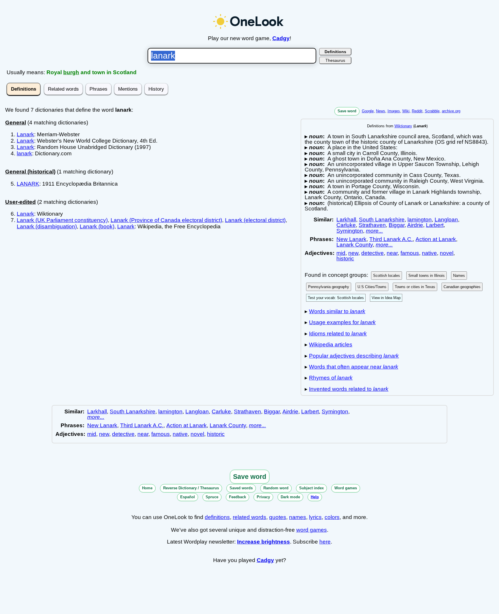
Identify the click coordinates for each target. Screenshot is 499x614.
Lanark (25, 134)
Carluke (346, 225)
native (429, 253)
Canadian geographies (462, 287)
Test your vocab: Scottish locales (336, 298)
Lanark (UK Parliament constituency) (62, 220)
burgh (71, 72)
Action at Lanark (436, 239)
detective (372, 253)
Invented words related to (348, 389)
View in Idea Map (386, 298)
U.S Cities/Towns (372, 287)
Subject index (311, 488)
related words (249, 517)
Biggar (397, 225)
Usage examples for (342, 322)
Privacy (263, 497)
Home (147, 488)
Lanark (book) (97, 226)
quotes (277, 517)
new (353, 253)
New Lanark (351, 239)
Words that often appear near (353, 367)
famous (410, 253)
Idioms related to (338, 334)
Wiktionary (403, 126)
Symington (349, 231)
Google (368, 111)
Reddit (417, 111)
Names (459, 275)
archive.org (451, 111)
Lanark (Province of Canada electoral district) (166, 220)
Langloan (446, 220)
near (392, 253)
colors (332, 517)
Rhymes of (331, 378)
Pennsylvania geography (328, 287)
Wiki (405, 111)
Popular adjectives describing (354, 356)
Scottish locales (386, 275)
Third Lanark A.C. (391, 239)
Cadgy (281, 38)
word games (311, 530)
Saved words (241, 488)
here (325, 542)
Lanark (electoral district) (255, 220)
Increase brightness (263, 542)
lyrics (315, 517)
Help (315, 497)
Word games (345, 488)
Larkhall (346, 220)
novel (446, 253)
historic (345, 258)
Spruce (212, 497)
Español (187, 497)
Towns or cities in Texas (415, 287)
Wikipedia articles (330, 344)
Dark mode (290, 497)
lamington (419, 220)
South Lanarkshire (382, 220)
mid (340, 253)
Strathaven (372, 225)
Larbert (435, 225)
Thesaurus (335, 60)
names (297, 517)
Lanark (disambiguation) (47, 226)
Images (394, 111)
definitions (217, 517)
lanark (24, 153)
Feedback (237, 497)
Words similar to (337, 311)
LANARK (28, 184)
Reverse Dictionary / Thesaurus (191, 488)
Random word (275, 488)
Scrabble (432, 111)
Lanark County (354, 245)
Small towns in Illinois (426, 275)
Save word (347, 111)
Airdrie (415, 225)
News (380, 111)
